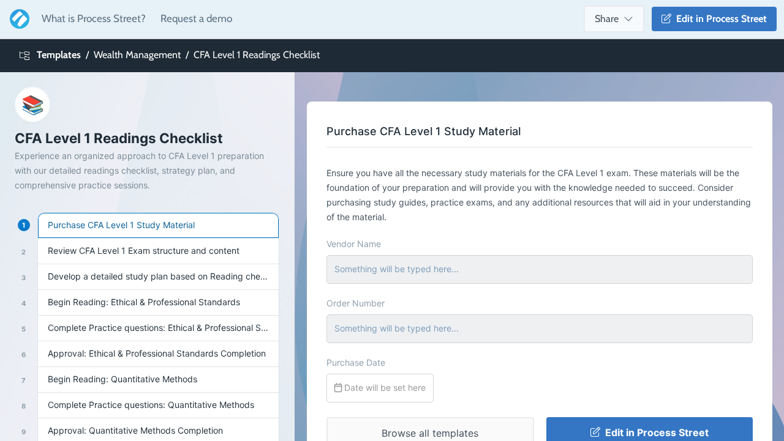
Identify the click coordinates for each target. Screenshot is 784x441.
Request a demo (196, 18)
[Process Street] (17, 19)
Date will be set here (384, 387)
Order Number (355, 303)
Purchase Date (355, 362)
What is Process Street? (94, 18)
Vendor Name (353, 244)
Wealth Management (137, 55)
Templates (59, 55)
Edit (719, 18)
